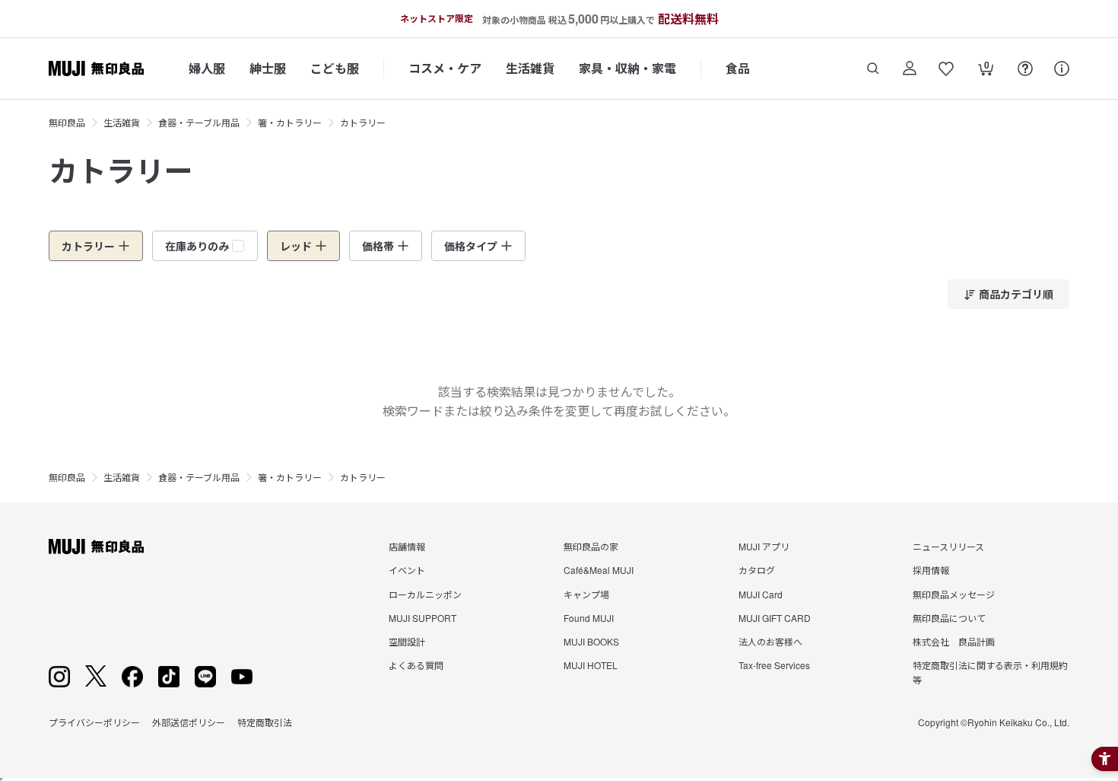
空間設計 (407, 641)
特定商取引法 (264, 722)
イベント (407, 569)
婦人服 (207, 68)
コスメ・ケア (444, 68)
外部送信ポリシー (188, 722)
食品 (738, 68)
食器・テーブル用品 (199, 122)
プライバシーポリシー (94, 722)
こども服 (334, 68)
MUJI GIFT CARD (774, 617)
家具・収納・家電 (627, 68)
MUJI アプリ (763, 546)
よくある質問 (416, 664)
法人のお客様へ (770, 641)
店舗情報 (407, 546)
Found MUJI (589, 617)
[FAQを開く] (1025, 68)
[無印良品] (96, 546)
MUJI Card (760, 594)
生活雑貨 (530, 68)
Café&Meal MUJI (599, 569)
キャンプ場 (586, 594)
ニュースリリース (948, 546)
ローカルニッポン (425, 594)
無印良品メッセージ (954, 594)
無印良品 (67, 122)
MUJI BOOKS (591, 641)
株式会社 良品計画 (954, 641)
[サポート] (1061, 68)
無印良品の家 (591, 546)
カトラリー (363, 122)
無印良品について (949, 617)
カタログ (756, 569)
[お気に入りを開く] (946, 68)
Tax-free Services (774, 664)
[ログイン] (909, 68)
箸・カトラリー (290, 122)
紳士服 (267, 68)
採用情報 (931, 569)
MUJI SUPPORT (422, 617)
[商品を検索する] (873, 68)
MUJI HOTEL (591, 664)
